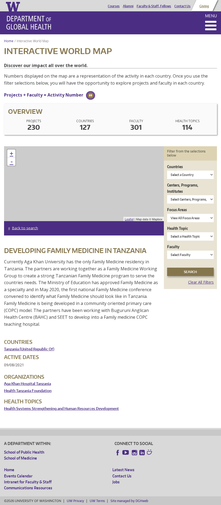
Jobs (116, 482)
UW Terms (97, 501)
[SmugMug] (150, 453)
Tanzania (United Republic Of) (29, 349)
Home (8, 41)
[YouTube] (126, 452)
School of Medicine (20, 458)
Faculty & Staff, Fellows (154, 6)
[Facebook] (118, 452)
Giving (204, 6)
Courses (114, 6)
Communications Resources (28, 488)
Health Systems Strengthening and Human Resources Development (61, 409)
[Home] (28, 22)
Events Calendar (18, 476)
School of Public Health (24, 452)
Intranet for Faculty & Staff (27, 482)
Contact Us (182, 6)
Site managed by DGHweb (129, 501)
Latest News (123, 469)
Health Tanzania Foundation (27, 391)
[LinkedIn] (142, 452)
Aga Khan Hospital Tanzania (27, 384)
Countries (175, 166)
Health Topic (177, 228)
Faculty (173, 246)
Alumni (128, 6)
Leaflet (129, 219)
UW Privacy (75, 501)
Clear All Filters (201, 282)
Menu (211, 16)
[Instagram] (134, 452)
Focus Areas (177, 209)
